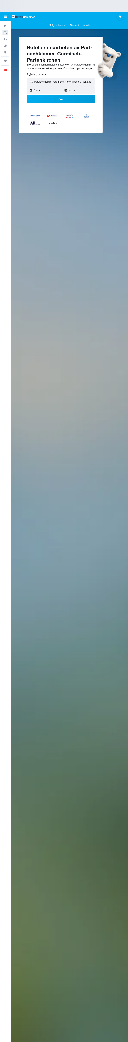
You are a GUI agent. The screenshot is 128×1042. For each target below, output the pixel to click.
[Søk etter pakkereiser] (5, 46)
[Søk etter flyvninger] (5, 26)
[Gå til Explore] (5, 52)
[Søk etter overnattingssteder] (5, 32)
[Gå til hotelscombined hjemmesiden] (23, 16)
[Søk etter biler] (5, 39)
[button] (5, 16)
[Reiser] (5, 61)
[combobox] (37, 74)
